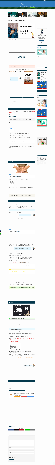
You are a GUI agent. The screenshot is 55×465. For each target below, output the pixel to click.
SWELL (38, 161)
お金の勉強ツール (44, 158)
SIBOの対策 (13, 102)
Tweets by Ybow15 (39, 47)
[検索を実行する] (46, 67)
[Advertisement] (21, 46)
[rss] (45, 0)
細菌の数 (11, 128)
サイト (10, 452)
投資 (38, 157)
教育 (43, 161)
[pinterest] (44, 0)
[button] (11, 429)
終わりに (13, 103)
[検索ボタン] (35, 6)
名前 (10, 447)
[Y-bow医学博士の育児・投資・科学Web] (27, 3)
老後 (38, 160)
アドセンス (43, 160)
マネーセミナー (39, 159)
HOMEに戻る (10, 405)
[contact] (46, 0)
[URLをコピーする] (32, 429)
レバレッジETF (39, 158)
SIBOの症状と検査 (14, 101)
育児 (41, 161)
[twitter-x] (43, 0)
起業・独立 (45, 159)
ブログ (40, 160)
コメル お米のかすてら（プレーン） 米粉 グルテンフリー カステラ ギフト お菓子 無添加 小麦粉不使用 (24, 394)
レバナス (41, 157)
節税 (42, 159)
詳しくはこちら (41, 40)
